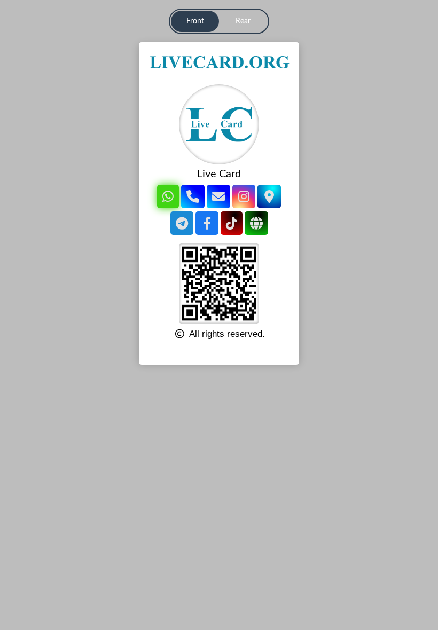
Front (195, 21)
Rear (243, 21)
